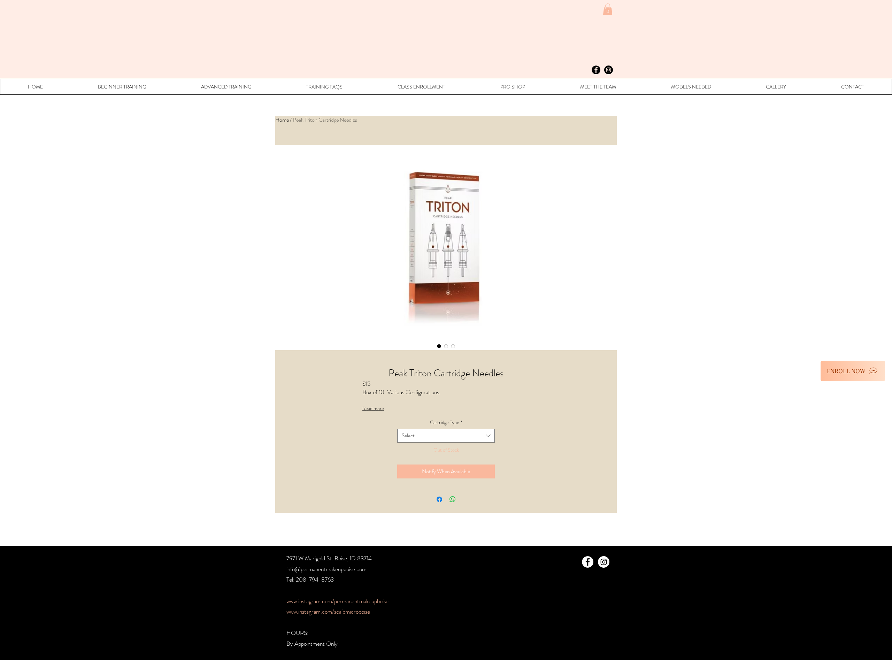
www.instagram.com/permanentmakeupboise (337, 601)
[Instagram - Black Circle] (608, 70)
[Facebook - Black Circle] (596, 70)
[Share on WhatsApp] (452, 499)
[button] (608, 9)
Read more (373, 408)
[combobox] (446, 436)
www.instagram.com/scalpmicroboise (328, 611)
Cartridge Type (446, 422)
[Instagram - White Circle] (603, 562)
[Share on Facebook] (439, 499)
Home (282, 120)
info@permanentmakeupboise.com (326, 569)
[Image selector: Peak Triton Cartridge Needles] (439, 346)
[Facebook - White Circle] (587, 562)
